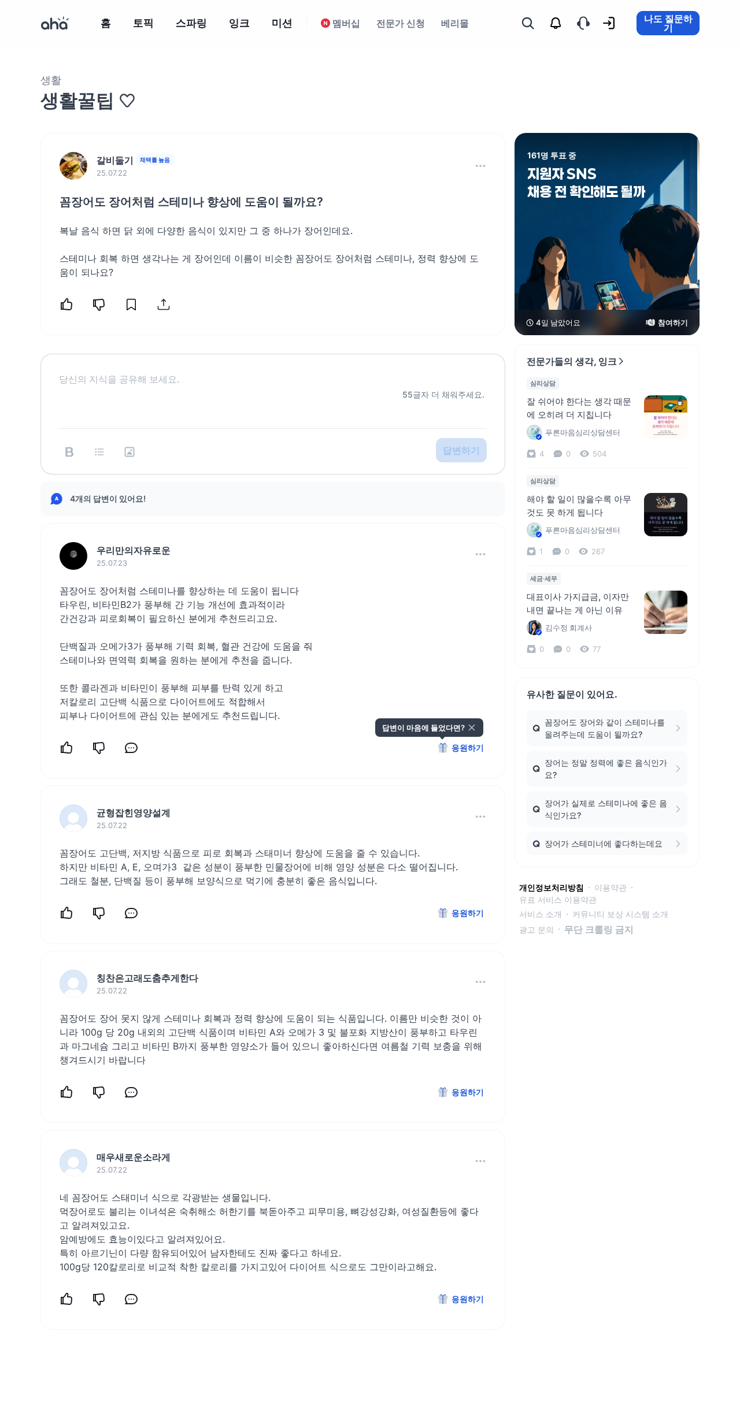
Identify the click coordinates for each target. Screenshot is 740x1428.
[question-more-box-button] (480, 166)
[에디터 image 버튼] (129, 452)
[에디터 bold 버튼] (69, 452)
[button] (480, 166)
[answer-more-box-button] (480, 554)
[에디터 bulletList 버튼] (99, 452)
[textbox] (272, 370)
